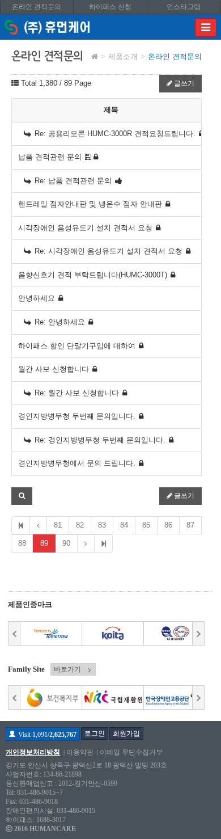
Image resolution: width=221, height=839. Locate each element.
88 (22, 543)
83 (102, 525)
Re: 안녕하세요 (60, 322)
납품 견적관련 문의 (50, 157)
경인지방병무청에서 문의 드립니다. (76, 463)
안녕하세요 (36, 298)
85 (146, 525)
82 (80, 525)
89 (44, 543)
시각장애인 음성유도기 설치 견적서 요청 (85, 228)
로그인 (94, 733)
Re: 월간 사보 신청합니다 (77, 393)
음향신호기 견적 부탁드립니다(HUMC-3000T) (92, 275)
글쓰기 (183, 83)
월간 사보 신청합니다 (53, 369)
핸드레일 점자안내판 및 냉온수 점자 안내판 (90, 204)
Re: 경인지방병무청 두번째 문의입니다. (100, 440)
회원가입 (126, 733)
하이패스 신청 (110, 7)
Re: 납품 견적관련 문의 (73, 180)
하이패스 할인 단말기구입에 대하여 (76, 345)
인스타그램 (184, 7)
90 (66, 543)
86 (168, 525)
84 (124, 525)
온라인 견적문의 (36, 7)
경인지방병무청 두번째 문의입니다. (76, 416)
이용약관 (80, 752)
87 (190, 525)
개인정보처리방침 (33, 752)
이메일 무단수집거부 (131, 752)
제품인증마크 (30, 604)
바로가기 (67, 669)
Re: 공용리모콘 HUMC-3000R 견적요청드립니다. (115, 133)
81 (58, 525)
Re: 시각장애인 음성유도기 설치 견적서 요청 (108, 251)
